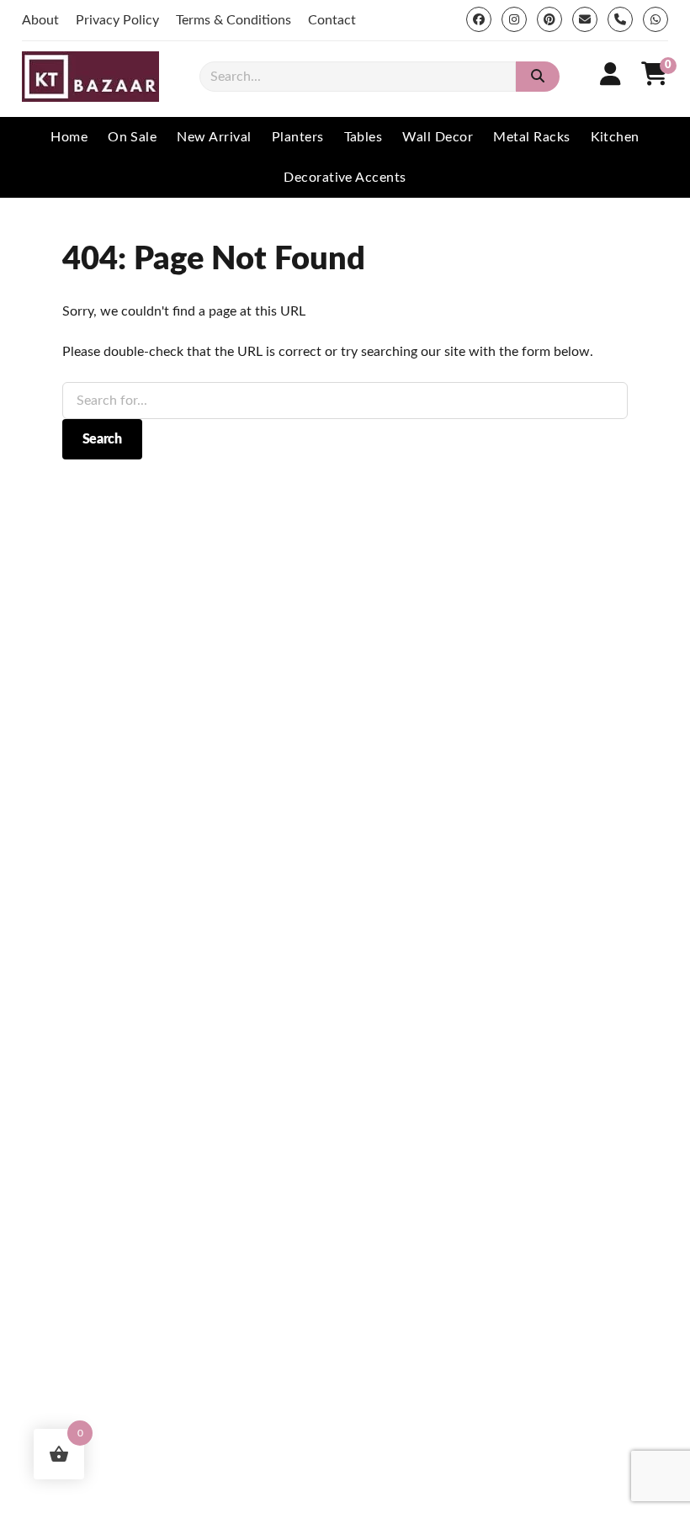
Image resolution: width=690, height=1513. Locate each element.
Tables (363, 137)
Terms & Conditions (233, 20)
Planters (298, 137)
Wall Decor (437, 137)
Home (69, 137)
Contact (332, 20)
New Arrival (214, 137)
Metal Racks (531, 137)
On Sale (132, 137)
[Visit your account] (610, 75)
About (40, 20)
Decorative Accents (345, 177)
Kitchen (615, 137)
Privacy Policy (117, 20)
